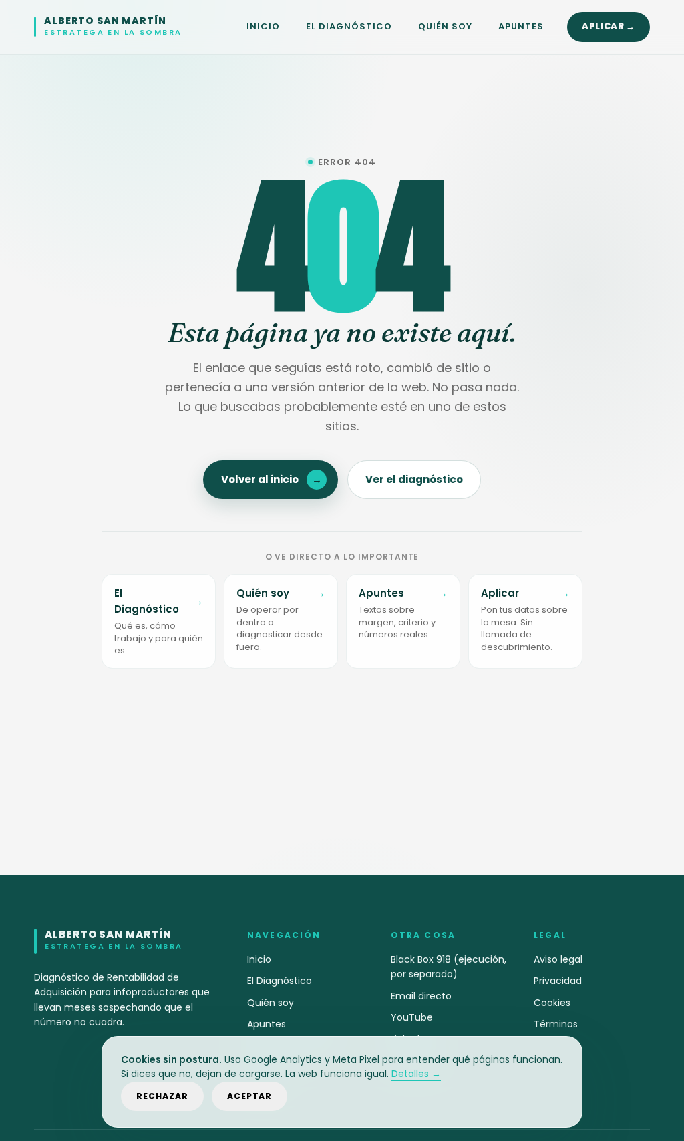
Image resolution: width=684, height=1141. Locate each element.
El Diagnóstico (349, 26)
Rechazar (162, 1096)
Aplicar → (608, 26)
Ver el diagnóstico (414, 479)
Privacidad (558, 980)
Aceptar (250, 1096)
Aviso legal (558, 959)
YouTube (412, 1017)
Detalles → (416, 1073)
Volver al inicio (271, 479)
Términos (556, 1024)
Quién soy (445, 26)
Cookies (552, 1002)
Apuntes (521, 26)
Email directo (421, 996)
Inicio (263, 26)
